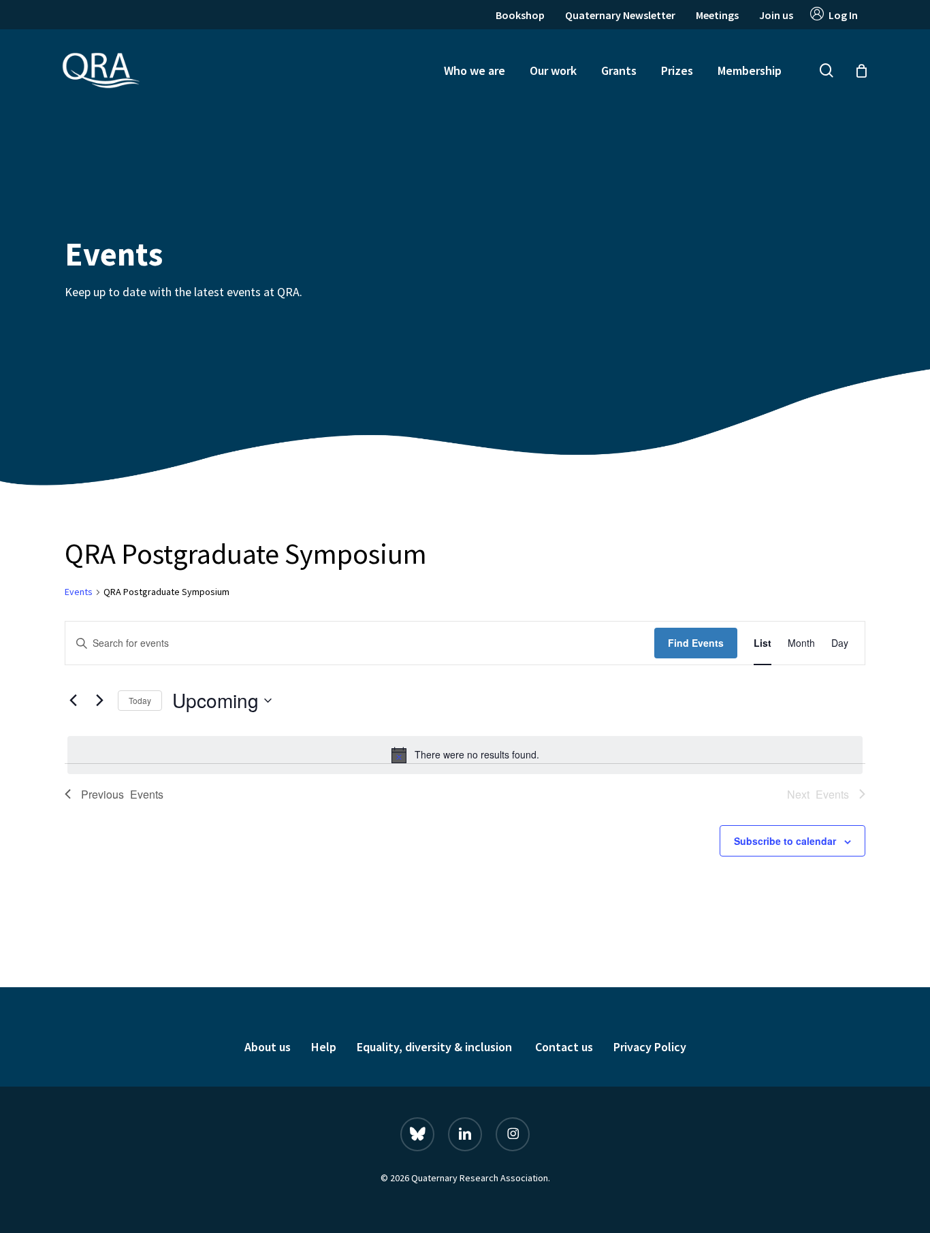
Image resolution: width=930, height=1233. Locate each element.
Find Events (696, 643)
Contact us (564, 1047)
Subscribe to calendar (785, 841)
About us (267, 1047)
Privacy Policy (649, 1047)
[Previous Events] (73, 700)
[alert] (465, 755)
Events (79, 592)
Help (323, 1047)
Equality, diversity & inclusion (436, 1047)
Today (140, 700)
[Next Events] (99, 700)
